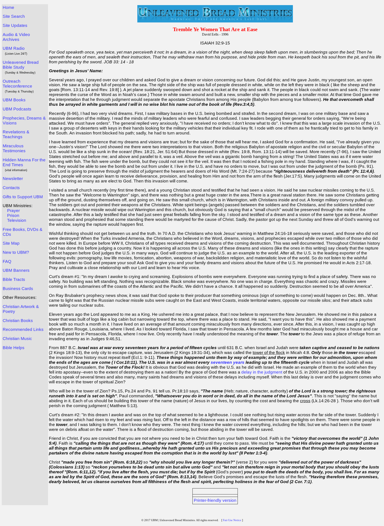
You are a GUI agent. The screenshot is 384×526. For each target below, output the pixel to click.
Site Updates (15, 25)
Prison (13, 215)
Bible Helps (13, 347)
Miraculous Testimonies (14, 148)
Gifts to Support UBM (23, 196)
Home (8, 7)
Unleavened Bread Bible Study (21, 65)
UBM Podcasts (17, 109)
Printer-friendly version (215, 500)
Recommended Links (23, 329)
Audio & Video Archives (16, 37)
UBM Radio (14, 48)
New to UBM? (16, 252)
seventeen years (227, 362)
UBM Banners (16, 270)
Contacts (11, 187)
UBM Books (14, 100)
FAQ (7, 261)
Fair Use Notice (232, 520)
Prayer (13, 210)
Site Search (14, 16)
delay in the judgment (261, 372)
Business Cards (18, 288)
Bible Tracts (14, 279)
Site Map (11, 243)
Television (16, 220)
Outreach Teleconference (17, 83)
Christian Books (18, 320)
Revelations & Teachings (16, 134)
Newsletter (13, 178)
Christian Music (17, 338)
